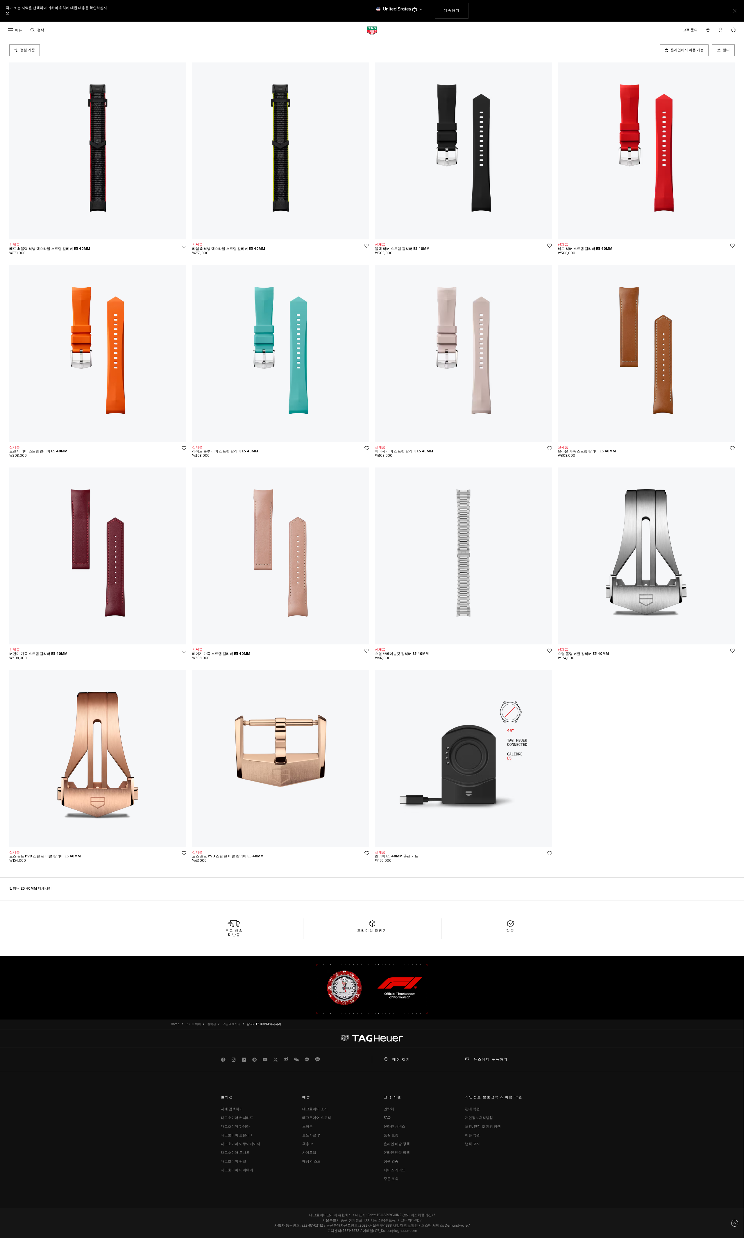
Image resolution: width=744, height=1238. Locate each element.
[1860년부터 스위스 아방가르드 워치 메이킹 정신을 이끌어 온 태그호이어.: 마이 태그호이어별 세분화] (372, 1038)
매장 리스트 (311, 1161)
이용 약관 (472, 1135)
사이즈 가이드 (394, 1170)
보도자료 (309, 1135)
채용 (306, 1144)
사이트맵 (309, 1153)
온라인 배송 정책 (397, 1144)
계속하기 (455, 10)
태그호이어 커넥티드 (237, 1118)
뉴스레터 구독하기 (491, 1059)
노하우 (307, 1126)
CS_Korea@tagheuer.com (396, 1231)
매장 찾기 (401, 1059)
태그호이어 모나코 (235, 1153)
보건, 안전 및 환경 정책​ (483, 1126)
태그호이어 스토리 (316, 1118)
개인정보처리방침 (479, 1118)
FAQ (387, 1118)
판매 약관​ (472, 1109)
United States (397, 9)
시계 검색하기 (232, 1109)
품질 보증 (391, 1135)
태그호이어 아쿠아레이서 (240, 1144)
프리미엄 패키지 (372, 931)
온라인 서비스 (394, 1126)
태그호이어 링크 (233, 1161)
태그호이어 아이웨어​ (237, 1170)
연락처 (389, 1109)
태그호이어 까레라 (235, 1126)
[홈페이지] (372, 30)
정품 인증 (391, 1161)
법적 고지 (472, 1144)
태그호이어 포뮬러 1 (236, 1135)
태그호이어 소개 (315, 1109)
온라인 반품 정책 (397, 1153)
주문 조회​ (391, 1179)
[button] (720, 30)
